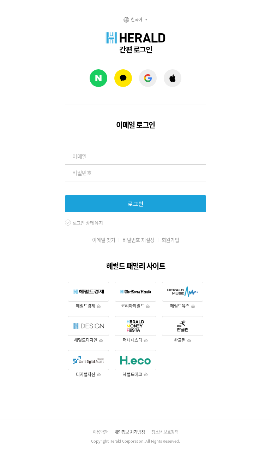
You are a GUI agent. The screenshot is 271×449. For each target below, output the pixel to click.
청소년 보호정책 (164, 432)
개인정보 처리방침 (129, 432)
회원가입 (170, 240)
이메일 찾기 (103, 240)
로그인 (136, 203)
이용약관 (100, 432)
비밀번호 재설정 (138, 240)
